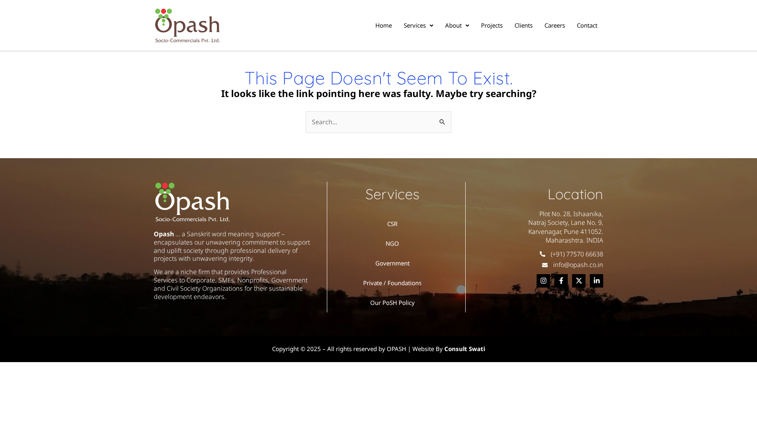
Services (415, 25)
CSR (392, 224)
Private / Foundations (392, 283)
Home (383, 25)
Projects (492, 25)
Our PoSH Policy (392, 302)
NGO (392, 243)
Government (392, 263)
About (453, 25)
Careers (554, 25)
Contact (587, 25)
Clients (524, 25)
